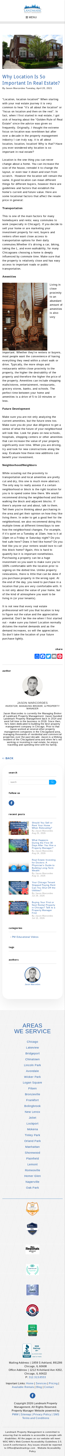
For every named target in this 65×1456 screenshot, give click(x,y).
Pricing (53, 1383)
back (9, 758)
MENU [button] (32, 17)
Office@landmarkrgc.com (21, 1448)
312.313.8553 (37, 1377)
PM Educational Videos (25, 937)
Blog (39, 1387)
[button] (11, 803)
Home (29, 1383)
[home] (32, 8)
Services (41, 1383)
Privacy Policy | (43, 1414)
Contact (49, 1387)
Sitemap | (27, 1414)
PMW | (16, 1414)
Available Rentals (23, 1387)
